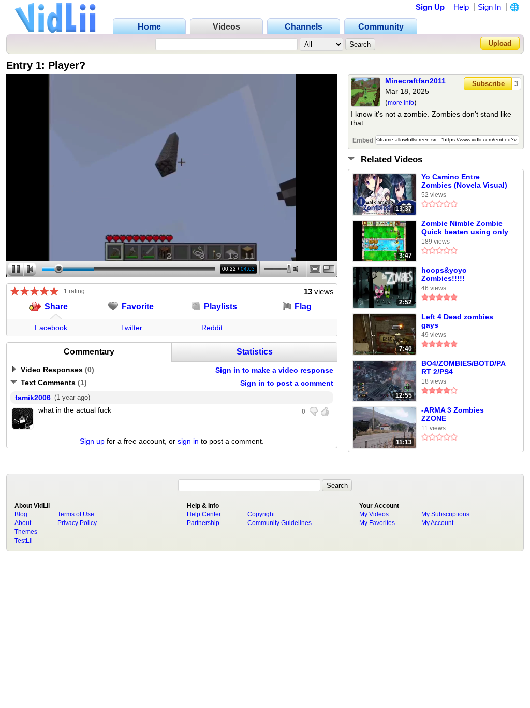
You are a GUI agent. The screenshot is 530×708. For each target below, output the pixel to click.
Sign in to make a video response (274, 370)
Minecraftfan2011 (415, 81)
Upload (500, 43)
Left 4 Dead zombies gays (457, 321)
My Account (437, 523)
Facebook (51, 327)
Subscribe (488, 84)
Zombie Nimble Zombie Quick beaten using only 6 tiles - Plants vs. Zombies (464, 228)
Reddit (212, 327)
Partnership (203, 523)
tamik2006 (33, 397)
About (22, 523)
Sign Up (430, 7)
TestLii (23, 540)
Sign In (489, 7)
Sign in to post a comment (286, 383)
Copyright (261, 514)
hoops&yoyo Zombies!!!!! (444, 274)
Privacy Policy (77, 523)
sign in (188, 441)
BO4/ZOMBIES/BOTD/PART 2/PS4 (463, 367)
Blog (20, 514)
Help (461, 7)
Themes (25, 531)
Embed (362, 140)
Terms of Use (75, 514)
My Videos (374, 514)
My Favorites (377, 523)
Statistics (255, 351)
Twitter (131, 327)
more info (401, 102)
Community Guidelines (279, 523)
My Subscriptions (445, 514)
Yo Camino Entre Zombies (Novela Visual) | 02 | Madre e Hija (464, 181)
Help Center (204, 514)
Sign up (92, 441)
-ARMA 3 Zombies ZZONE (452, 414)
